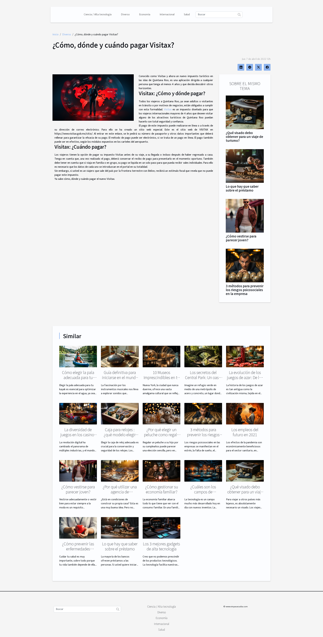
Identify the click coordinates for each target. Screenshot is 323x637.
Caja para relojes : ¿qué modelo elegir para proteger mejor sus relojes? (119, 437)
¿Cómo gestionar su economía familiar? (161, 489)
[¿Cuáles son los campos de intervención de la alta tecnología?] (203, 470)
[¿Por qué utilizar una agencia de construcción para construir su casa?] (120, 470)
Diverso (125, 14)
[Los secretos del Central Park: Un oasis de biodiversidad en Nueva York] (203, 356)
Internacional (167, 14)
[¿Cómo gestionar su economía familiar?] (161, 470)
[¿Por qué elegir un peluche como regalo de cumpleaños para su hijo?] (161, 413)
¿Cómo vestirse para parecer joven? (241, 238)
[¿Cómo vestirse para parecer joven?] (245, 215)
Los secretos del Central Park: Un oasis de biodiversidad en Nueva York (203, 379)
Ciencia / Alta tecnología (98, 14)
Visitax (168, 109)
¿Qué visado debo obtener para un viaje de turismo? (244, 136)
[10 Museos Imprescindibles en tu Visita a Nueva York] (161, 356)
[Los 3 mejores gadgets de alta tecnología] (161, 528)
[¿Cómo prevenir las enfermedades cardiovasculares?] (78, 528)
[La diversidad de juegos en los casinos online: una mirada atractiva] (78, 413)
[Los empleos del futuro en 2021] (245, 413)
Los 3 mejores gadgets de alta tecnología (161, 546)
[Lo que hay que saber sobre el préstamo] (245, 165)
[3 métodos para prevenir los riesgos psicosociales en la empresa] (245, 265)
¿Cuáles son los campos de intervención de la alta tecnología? (203, 494)
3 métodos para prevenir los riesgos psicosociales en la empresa (244, 290)
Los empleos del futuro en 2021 (244, 432)
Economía (144, 14)
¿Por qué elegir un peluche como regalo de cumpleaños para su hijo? (161, 437)
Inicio (55, 34)
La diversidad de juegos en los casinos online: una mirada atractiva (78, 437)
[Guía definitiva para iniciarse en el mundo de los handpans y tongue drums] (120, 356)
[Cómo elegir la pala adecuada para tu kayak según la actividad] (78, 356)
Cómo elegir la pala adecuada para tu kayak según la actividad (78, 379)
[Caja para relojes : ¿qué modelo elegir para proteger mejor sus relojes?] (120, 413)
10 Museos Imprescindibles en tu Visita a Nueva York (162, 377)
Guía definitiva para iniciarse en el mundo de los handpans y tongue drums (120, 379)
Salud (187, 14)
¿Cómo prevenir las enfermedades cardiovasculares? (78, 549)
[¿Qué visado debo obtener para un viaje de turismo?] (245, 112)
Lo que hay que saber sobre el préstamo (242, 188)
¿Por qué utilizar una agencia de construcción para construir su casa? (120, 494)
